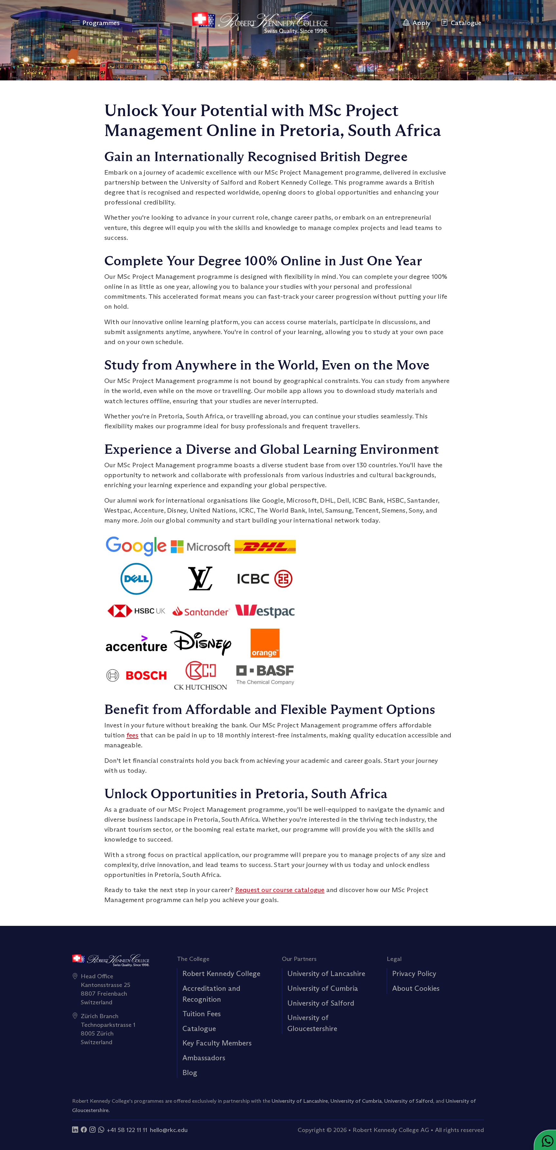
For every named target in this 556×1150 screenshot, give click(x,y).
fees (132, 735)
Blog (189, 1072)
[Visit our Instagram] (92, 1130)
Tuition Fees (201, 1013)
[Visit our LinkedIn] (75, 1130)
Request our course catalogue (280, 890)
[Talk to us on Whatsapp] (101, 1130)
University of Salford (320, 1003)
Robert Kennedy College (221, 973)
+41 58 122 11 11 (127, 1130)
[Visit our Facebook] (84, 1130)
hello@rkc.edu (169, 1130)
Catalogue (199, 1028)
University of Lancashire (326, 973)
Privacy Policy (414, 973)
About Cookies (416, 988)
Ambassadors (203, 1057)
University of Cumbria (322, 988)
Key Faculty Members (217, 1042)
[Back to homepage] (260, 22)
